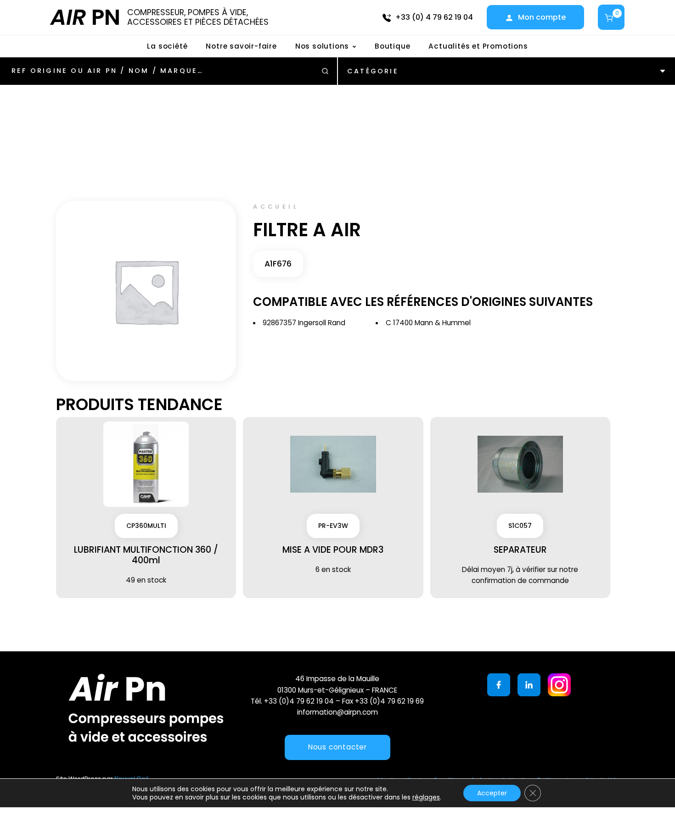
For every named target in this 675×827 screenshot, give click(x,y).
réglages (426, 797)
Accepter (492, 793)
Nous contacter (337, 747)
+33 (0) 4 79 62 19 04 (434, 17)
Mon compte (542, 17)
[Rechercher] (325, 71)
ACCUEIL (276, 207)
